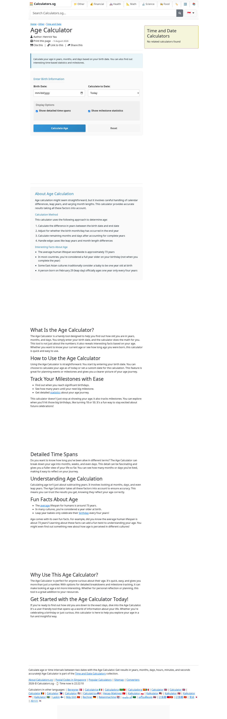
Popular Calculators (100, 679)
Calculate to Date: (99, 86)
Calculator (157, 689)
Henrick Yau (50, 36)
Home (33, 24)
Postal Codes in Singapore (70, 679)
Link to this (56, 45)
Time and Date (53, 24)
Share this (76, 45)
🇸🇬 (189, 13)
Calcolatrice (92, 689)
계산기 (34, 700)
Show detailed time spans (55, 110)
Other (41, 24)
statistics (55, 392)
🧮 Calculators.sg (42, 4)
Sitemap (119, 679)
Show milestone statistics (107, 110)
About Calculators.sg (41, 679)
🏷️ (176, 4)
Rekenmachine (107, 697)
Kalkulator (134, 693)
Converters (132, 679)
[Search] (179, 13)
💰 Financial (97, 4)
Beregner (73, 689)
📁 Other (79, 4)
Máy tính (71, 697)
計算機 (162, 697)
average (45, 505)
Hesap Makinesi (112, 693)
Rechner (87, 697)
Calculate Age (59, 128)
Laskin (56, 697)
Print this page (42, 41)
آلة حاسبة (127, 697)
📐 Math (131, 4)
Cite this (38, 45)
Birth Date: (40, 86)
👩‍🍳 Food (165, 4)
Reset (113, 128)
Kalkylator (40, 697)
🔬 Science (148, 4)
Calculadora (112, 689)
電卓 (191, 697)
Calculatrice (90, 693)
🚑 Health (115, 4)
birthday (84, 513)
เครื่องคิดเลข (145, 697)
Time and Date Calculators (90, 673)
